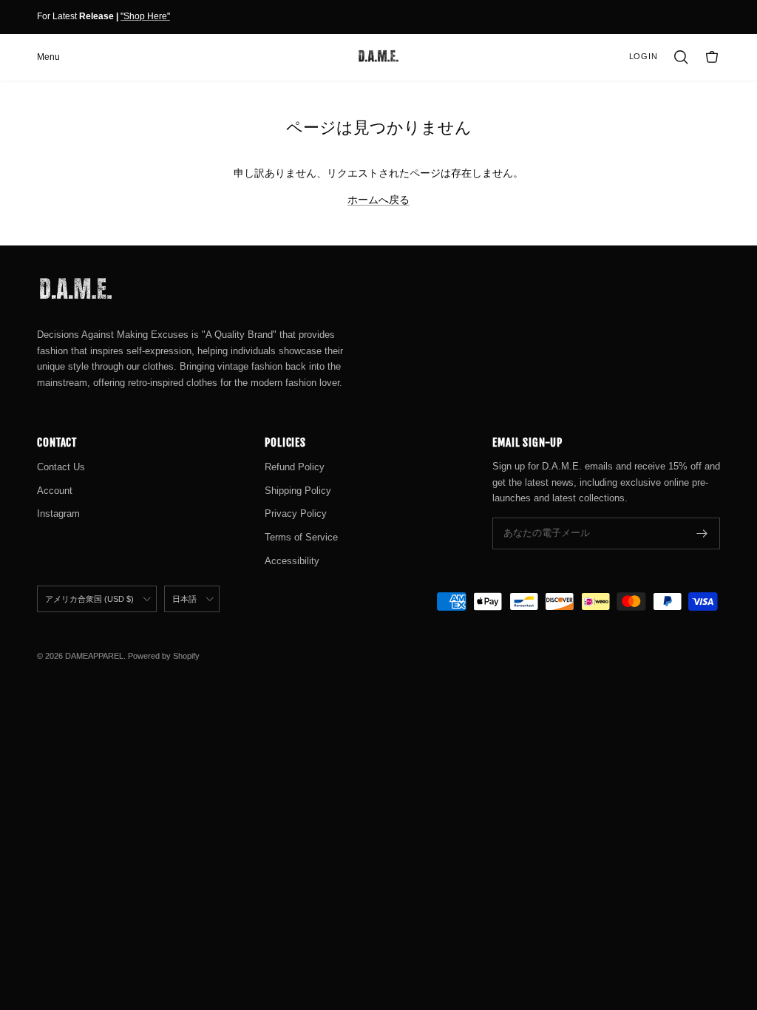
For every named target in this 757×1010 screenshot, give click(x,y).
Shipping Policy (298, 490)
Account (54, 490)
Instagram (58, 513)
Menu (48, 57)
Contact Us (61, 466)
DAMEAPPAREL (94, 655)
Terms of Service (301, 537)
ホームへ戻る (378, 200)
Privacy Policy (296, 513)
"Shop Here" (145, 16)
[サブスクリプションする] (702, 533)
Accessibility (292, 560)
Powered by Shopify (164, 655)
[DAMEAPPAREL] (378, 57)
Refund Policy (295, 466)
